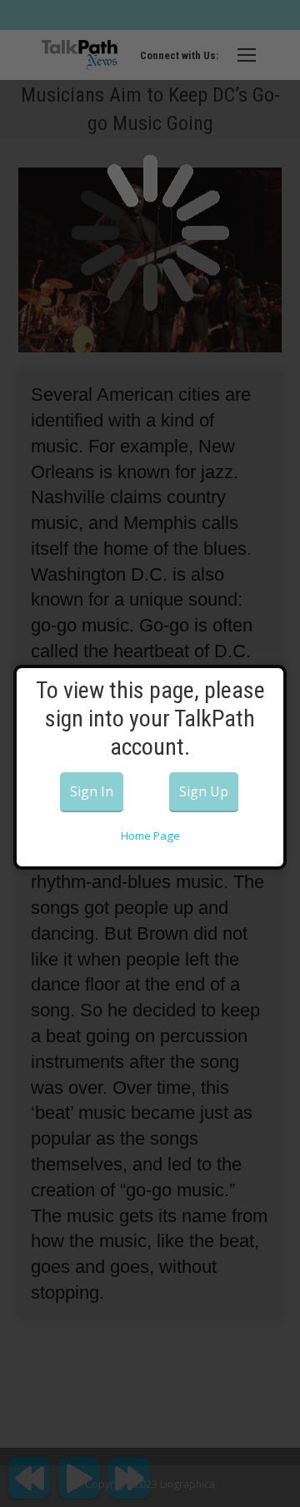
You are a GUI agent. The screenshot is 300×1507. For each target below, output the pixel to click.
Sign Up (203, 791)
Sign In (91, 791)
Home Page (150, 835)
